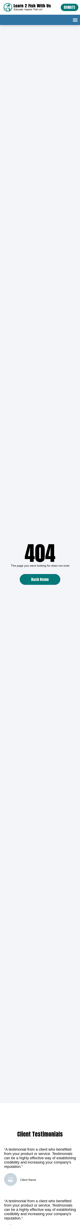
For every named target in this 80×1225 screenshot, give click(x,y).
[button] (75, 20)
